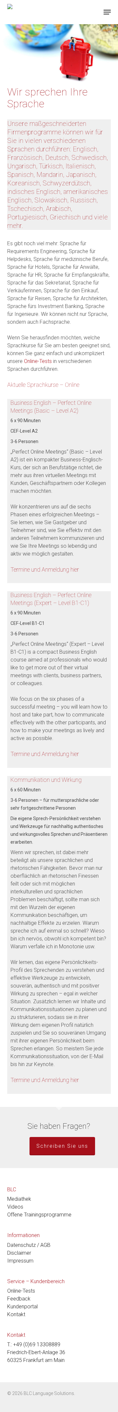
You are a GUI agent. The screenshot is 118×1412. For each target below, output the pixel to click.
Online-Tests (38, 361)
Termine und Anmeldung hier (44, 569)
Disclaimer (19, 1253)
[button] (107, 12)
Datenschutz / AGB (28, 1245)
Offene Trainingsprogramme (39, 1215)
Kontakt (16, 1314)
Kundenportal (22, 1306)
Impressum (20, 1261)
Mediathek (19, 1199)
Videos (15, 1207)
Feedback (18, 1299)
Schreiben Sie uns (62, 1146)
